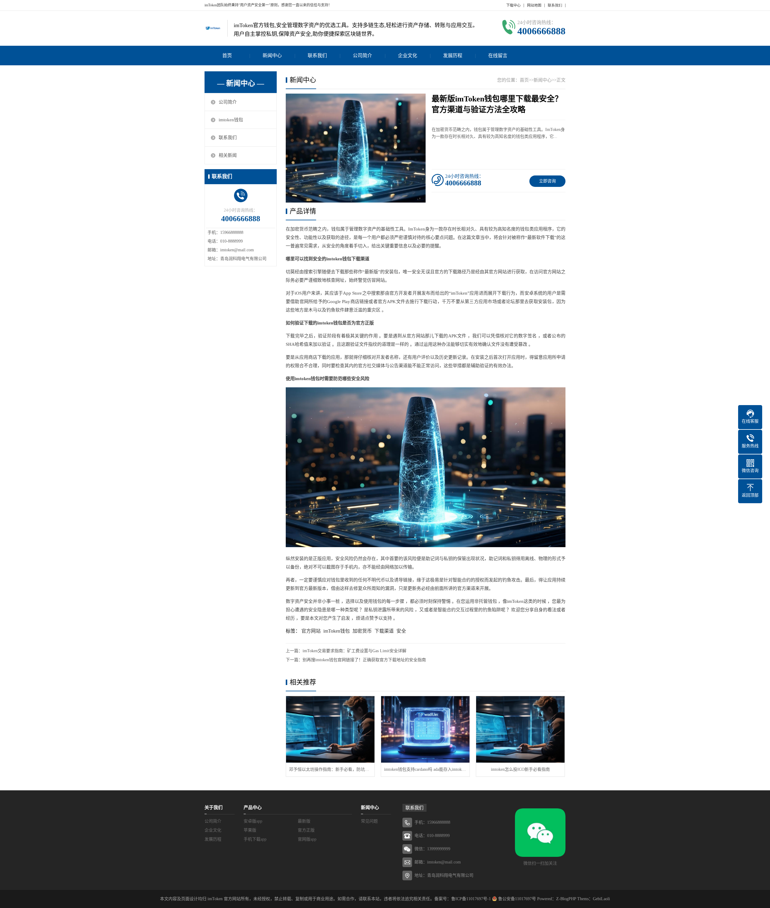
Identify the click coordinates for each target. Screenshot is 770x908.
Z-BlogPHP (566, 899)
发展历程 (452, 55)
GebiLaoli (601, 899)
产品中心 (253, 807)
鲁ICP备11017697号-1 (471, 899)
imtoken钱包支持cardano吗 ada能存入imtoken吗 (425, 769)
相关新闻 (228, 155)
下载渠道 (384, 631)
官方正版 (306, 830)
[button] (356, 197)
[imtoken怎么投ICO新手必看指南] (520, 729)
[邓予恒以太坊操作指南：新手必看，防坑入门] (330, 729)
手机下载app (255, 839)
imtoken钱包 (231, 119)
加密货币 (362, 631)
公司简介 (362, 55)
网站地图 (534, 5)
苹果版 (250, 830)
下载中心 (513, 5)
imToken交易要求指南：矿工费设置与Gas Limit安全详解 (354, 651)
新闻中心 (272, 55)
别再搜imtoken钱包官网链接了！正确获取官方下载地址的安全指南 (364, 660)
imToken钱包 (336, 631)
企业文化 (407, 55)
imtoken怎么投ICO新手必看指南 (520, 769)
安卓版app (253, 821)
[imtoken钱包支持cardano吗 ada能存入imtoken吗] (425, 729)
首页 (227, 55)
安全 (401, 631)
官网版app (307, 839)
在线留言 (497, 55)
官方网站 (311, 631)
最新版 (304, 821)
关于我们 (214, 807)
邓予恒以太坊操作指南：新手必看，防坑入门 (330, 769)
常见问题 (369, 821)
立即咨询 (547, 181)
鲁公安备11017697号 (516, 899)
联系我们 (555, 5)
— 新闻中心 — (240, 83)
